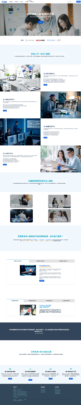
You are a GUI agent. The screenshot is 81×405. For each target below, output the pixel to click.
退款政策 (25, 399)
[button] (11, 1)
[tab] (17, 261)
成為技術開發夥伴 (57, 393)
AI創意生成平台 (43, 390)
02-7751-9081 (19, 390)
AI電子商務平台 (43, 389)
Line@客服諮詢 (15, 397)
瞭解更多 (13, 205)
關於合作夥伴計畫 (57, 389)
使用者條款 (14, 399)
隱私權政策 (20, 399)
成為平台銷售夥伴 (57, 390)
